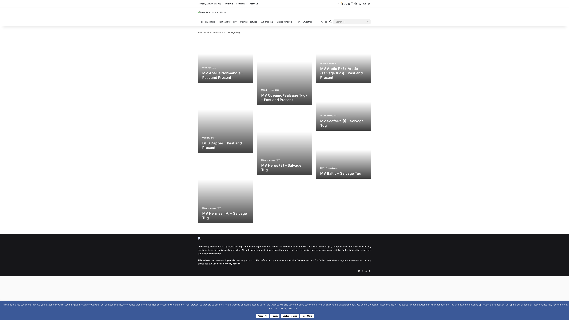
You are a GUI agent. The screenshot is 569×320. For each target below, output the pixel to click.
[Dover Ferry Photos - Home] (212, 12)
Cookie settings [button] (290, 316)
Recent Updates (207, 22)
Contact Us (241, 4)
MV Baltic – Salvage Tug (340, 173)
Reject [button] (275, 316)
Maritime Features (248, 22)
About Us (254, 4)
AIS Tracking (267, 22)
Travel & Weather (304, 22)
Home (203, 32)
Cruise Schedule (284, 22)
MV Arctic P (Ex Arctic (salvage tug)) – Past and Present (341, 73)
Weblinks (229, 4)
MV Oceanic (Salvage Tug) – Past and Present (284, 97)
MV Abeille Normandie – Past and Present (222, 75)
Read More (307, 316)
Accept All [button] (262, 316)
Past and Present (216, 32)
